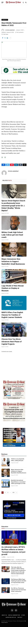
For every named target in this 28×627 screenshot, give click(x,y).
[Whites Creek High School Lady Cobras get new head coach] (14, 223)
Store (23, 615)
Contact (19, 617)
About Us (4, 615)
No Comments (20, 32)
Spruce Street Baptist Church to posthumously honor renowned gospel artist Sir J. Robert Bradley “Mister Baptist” (13, 206)
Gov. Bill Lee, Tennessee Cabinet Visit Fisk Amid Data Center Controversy (18, 589)
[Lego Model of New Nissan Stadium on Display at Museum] (14, 276)
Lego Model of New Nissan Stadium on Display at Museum (12, 288)
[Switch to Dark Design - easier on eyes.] (23, 2)
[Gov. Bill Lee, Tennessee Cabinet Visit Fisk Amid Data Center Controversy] (5, 590)
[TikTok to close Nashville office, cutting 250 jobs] (5, 462)
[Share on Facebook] (2, 38)
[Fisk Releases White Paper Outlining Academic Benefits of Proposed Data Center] (5, 581)
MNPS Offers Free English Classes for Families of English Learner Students (12, 314)
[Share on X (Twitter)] (5, 38)
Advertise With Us (11, 617)
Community (4, 19)
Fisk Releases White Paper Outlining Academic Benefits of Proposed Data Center (18, 581)
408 (13, 492)
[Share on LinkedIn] (7, 38)
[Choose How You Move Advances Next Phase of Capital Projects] (14, 330)
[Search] (26, 2)
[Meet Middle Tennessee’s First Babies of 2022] (14, 49)
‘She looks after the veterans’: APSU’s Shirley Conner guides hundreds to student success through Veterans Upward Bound (18, 570)
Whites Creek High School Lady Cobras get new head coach (12, 234)
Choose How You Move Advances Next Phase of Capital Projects (11, 341)
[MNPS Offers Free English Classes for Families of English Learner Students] (14, 303)
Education (4, 543)
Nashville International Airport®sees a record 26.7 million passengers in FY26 (18, 482)
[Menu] (2, 2)
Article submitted (10, 30)
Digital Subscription (14, 615)
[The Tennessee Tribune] (13, 2)
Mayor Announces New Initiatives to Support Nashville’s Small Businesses (13, 261)
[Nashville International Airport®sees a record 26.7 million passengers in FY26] (5, 483)
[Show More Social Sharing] (10, 38)
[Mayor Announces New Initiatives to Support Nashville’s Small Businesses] (14, 249)
